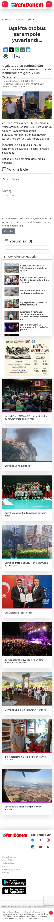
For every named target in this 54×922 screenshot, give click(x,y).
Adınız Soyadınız (14, 179)
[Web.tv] (48, 847)
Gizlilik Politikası (9, 857)
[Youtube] (41, 847)
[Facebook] (33, 840)
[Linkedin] (33, 847)
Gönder (8, 231)
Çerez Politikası (9, 860)
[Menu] (49, 4)
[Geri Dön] (5, 4)
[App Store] (27, 890)
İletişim (5, 873)
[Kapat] (51, 913)
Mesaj (6, 191)
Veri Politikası (8, 863)
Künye (5, 866)
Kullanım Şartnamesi (11, 870)
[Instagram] (48, 840)
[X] (41, 840)
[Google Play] (27, 882)
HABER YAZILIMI (10, 906)
